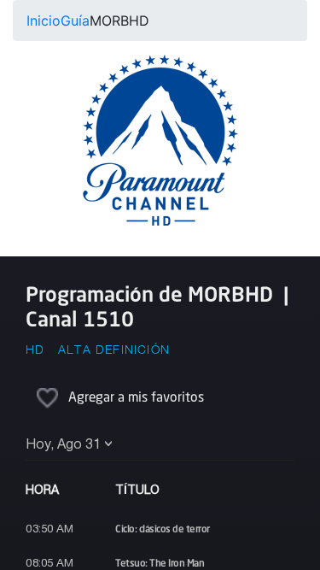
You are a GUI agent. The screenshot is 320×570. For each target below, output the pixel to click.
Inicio (43, 20)
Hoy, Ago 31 (63, 445)
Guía (75, 20)
